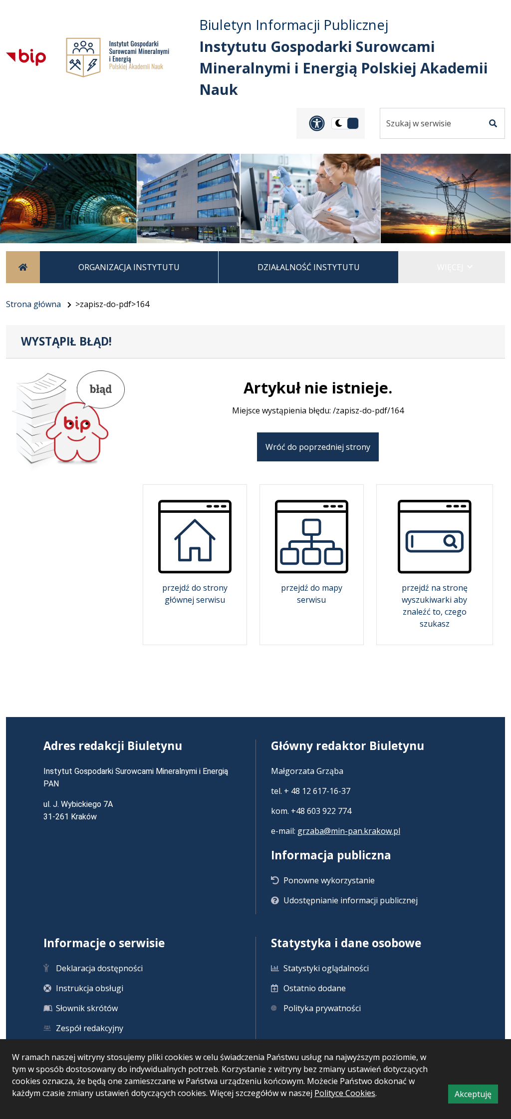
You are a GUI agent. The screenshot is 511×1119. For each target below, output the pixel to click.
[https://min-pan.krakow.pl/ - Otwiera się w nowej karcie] (120, 57)
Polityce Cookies (344, 1093)
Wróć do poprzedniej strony (317, 446)
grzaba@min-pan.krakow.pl (348, 830)
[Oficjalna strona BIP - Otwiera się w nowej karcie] (28, 57)
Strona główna (33, 304)
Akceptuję (476, 1096)
